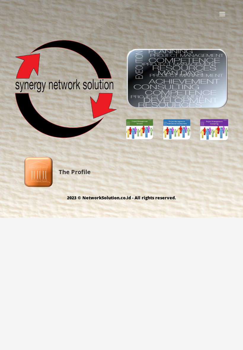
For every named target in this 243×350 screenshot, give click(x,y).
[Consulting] (214, 128)
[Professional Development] (177, 128)
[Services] (140, 128)
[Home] (66, 89)
